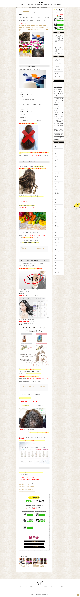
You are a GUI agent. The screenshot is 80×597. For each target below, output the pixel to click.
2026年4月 (56, 150)
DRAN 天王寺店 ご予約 (34, 546)
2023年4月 (56, 202)
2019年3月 (56, 271)
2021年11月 (56, 226)
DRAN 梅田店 (30, 586)
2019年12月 (56, 258)
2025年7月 (56, 163)
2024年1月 (56, 189)
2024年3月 (56, 186)
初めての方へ (21, 4)
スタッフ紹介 (45, 4)
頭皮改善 (58, 133)
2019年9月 (56, 262)
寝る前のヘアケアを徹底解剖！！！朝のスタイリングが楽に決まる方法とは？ (33, 27)
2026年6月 (56, 147)
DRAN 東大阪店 (44, 586)
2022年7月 (56, 215)
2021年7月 (56, 232)
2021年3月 (56, 238)
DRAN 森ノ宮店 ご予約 (34, 541)
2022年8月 (56, 213)
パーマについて (57, 72)
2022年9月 (56, 212)
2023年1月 (56, 206)
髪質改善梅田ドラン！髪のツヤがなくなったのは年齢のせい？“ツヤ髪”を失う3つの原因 (59, 36)
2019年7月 (56, 265)
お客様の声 (38, 4)
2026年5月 (56, 149)
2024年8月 (56, 179)
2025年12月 (56, 156)
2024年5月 (56, 183)
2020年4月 (56, 252)
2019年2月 (56, 272)
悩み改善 (58, 120)
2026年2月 (56, 153)
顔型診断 (56, 60)
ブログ (49, 4)
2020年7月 (56, 249)
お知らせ (56, 66)
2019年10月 (56, 261)
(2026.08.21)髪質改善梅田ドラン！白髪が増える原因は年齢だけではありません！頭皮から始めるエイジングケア (36, 566)
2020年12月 (56, 242)
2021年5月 (56, 235)
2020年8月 (56, 248)
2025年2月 (56, 170)
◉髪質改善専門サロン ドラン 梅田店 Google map (26, 486)
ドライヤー (57, 106)
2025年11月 (56, 157)
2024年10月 (56, 176)
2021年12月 (56, 225)
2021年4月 (56, 236)
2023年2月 (56, 205)
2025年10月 (56, 159)
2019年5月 (56, 268)
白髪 (63, 125)
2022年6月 (56, 216)
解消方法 (62, 130)
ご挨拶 (32, 4)
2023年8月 (56, 196)
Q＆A (51, 4)
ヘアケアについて (57, 59)
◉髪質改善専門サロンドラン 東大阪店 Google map (27, 489)
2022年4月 (56, 219)
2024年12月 (56, 173)
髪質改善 (59, 134)
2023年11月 (56, 192)
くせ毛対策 (57, 98)
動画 (42, 4)
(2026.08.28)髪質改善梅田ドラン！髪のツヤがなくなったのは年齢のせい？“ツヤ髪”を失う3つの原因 (22, 566)
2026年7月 (56, 146)
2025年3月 (56, 169)
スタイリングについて (24, 7)
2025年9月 (56, 160)
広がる (57, 118)
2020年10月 (56, 245)
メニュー (25, 4)
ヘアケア (57, 112)
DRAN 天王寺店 (34, 586)
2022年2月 (56, 222)
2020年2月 (56, 255)
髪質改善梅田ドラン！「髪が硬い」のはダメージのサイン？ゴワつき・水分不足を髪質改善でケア (59, 52)
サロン (35, 4)
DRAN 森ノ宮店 (39, 586)
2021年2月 (56, 239)
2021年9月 (56, 229)
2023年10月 (56, 193)
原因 (58, 116)
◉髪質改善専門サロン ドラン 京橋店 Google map (26, 484)
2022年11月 (56, 209)
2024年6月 (56, 182)
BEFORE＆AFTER (57, 63)
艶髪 (58, 130)
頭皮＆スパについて (57, 76)
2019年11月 (56, 259)
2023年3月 (56, 203)
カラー (59, 100)
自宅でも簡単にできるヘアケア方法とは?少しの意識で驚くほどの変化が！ (33, 25)
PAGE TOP (78, 595)
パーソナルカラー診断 (57, 70)
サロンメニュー (23, 586)
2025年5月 (56, 166)
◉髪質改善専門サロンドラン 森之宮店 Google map (27, 491)
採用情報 (55, 4)
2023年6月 (56, 199)
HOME (17, 7)
